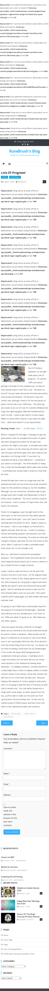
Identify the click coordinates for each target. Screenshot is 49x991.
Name (7, 773)
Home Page (8, 939)
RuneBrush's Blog (24, 151)
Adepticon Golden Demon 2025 (28, 889)
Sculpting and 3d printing (11, 877)
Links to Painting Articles (13, 949)
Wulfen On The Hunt (9, 867)
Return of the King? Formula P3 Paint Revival (28, 915)
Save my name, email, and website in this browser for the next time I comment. (10, 816)
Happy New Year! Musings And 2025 (28, 902)
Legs (43, 723)
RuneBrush (22, 182)
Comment (8, 748)
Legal (6, 944)
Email (6, 784)
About (6, 935)
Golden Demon (15, 177)
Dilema (6, 723)
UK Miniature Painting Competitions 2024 (19, 953)
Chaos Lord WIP (7, 857)
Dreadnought (15, 713)
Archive (4, 177)
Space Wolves (8, 717)
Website (7, 794)
